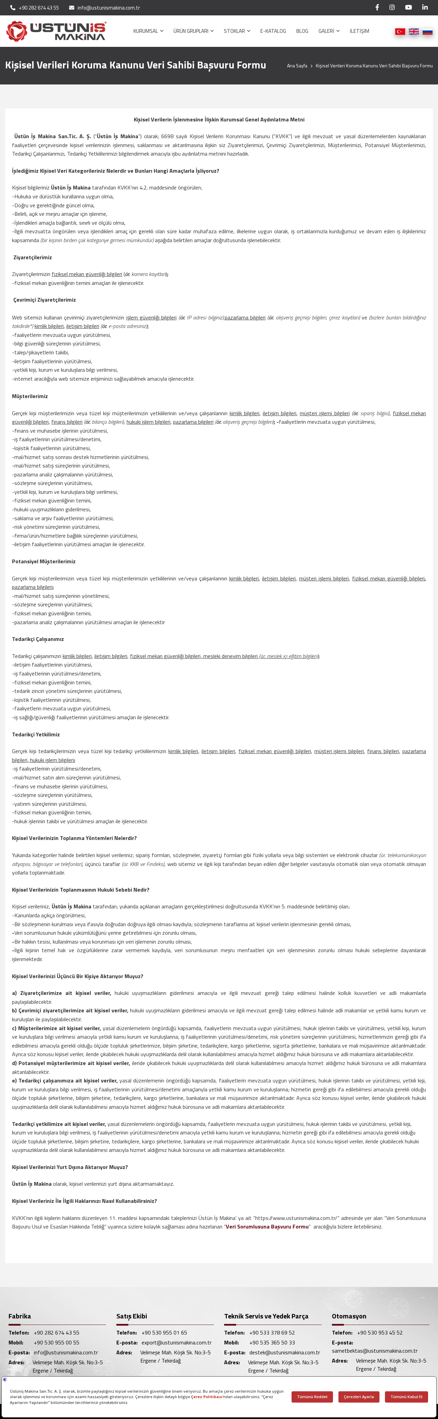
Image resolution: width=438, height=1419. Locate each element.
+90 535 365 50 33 (272, 1342)
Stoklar (235, 31)
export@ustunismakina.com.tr (176, 1342)
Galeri (327, 31)
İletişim (359, 31)
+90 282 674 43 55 (39, 8)
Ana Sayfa (297, 65)
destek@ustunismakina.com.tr (284, 1352)
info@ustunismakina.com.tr (109, 8)
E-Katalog (273, 31)
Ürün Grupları (191, 31)
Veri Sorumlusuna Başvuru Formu (267, 1226)
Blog (302, 31)
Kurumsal (146, 31)
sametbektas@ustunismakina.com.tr (374, 1350)
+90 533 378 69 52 (272, 1332)
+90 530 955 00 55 (56, 1342)
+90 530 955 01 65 (164, 1332)
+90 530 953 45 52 (380, 1332)
